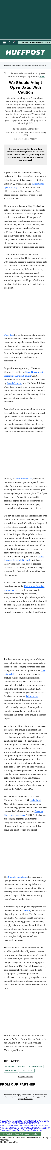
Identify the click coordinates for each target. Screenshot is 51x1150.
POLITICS (11, 1121)
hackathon (11, 1071)
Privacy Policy (16, 1130)
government (35, 1067)
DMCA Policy (32, 1128)
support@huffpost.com (25, 1099)
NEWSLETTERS (31, 1123)
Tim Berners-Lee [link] (24, 478)
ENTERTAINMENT (25, 1121)
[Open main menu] (4, 42)
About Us (4, 1125)
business (10, 1067)
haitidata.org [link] (32, 696)
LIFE (36, 1121)
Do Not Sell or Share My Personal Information (20, 1134)
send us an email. (25, 160)
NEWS (3, 1121)
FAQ (38, 1097)
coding (22, 1067)
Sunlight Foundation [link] (18, 877)
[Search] (14, 42)
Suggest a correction (25, 1077)
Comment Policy (18, 1128)
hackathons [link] (35, 800)
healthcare (27, 1071)
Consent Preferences (32, 1130)
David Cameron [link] (14, 383)
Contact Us (22, 1125)
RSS (30, 1125)
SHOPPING (17, 1123)
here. (42, 76)
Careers (40, 1125)
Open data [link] (9, 335)
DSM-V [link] (26, 910)
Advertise (13, 1125)
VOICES (42, 1121)
